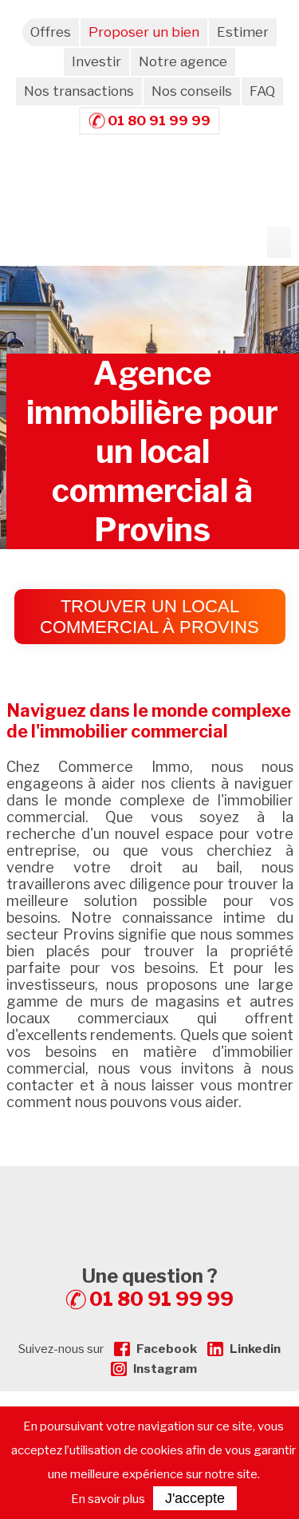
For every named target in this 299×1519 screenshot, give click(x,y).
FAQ (262, 91)
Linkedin (255, 1349)
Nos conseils (191, 91)
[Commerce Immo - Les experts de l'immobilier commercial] (150, 1195)
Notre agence (183, 61)
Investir (96, 61)
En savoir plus (108, 1499)
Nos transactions (79, 91)
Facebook (166, 1349)
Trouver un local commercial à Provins (149, 616)
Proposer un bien (144, 32)
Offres (50, 32)
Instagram (165, 1369)
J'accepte (195, 1498)
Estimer (243, 32)
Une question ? (158, 1287)
